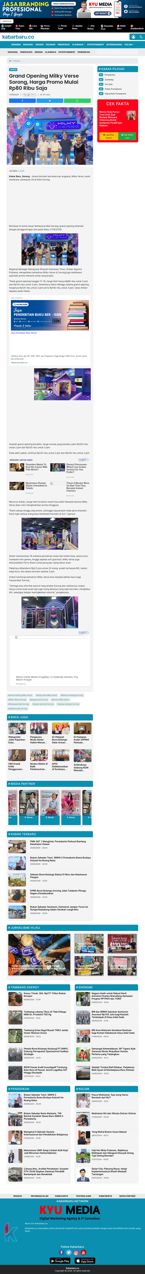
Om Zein (109, 84)
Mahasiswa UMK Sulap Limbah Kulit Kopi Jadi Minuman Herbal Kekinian (46, 1151)
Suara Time (19, 27)
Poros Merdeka (45, 27)
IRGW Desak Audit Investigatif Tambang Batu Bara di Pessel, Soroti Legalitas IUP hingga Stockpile (45, 1070)
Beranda (16, 44)
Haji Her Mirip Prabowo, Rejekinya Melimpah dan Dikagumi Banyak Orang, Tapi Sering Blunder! (113, 1153)
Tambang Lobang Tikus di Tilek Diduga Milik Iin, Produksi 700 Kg (45, 1013)
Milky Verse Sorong (17, 700)
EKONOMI (50, 44)
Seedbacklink (137, 28)
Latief (21, 170)
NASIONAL (28, 44)
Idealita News (77, 27)
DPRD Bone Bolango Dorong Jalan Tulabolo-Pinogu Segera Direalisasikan (58, 892)
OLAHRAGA (77, 44)
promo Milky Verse (61, 700)
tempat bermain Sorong (69, 704)
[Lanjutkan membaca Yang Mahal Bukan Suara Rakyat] (83, 1138)
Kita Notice (90, 27)
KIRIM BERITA (105, 1196)
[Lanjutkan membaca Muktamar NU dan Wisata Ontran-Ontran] (83, 1119)
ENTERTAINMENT (95, 44)
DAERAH (40, 44)
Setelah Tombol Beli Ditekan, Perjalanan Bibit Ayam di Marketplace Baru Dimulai (113, 1068)
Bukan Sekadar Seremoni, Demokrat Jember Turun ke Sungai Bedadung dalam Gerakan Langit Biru (59, 908)
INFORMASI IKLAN (39, 1196)
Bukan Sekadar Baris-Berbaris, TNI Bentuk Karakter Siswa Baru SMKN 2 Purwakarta (43, 1116)
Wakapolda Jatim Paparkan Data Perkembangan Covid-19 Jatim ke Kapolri (16, 744)
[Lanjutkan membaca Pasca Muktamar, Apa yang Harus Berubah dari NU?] (83, 1100)
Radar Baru (121, 27)
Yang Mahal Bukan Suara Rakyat (109, 1131)
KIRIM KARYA (61, 1196)
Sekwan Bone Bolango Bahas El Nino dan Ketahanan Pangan (58, 876)
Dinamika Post (107, 27)
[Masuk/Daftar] (133, 36)
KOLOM (128, 44)
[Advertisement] (50, 203)
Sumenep (109, 79)
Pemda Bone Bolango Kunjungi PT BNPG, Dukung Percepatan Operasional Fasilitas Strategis (46, 1051)
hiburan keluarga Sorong (72, 695)
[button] (141, 36)
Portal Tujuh (62, 27)
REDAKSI (17, 1196)
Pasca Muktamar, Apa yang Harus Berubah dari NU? (110, 1096)
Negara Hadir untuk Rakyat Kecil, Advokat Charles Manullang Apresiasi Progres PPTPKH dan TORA (112, 996)
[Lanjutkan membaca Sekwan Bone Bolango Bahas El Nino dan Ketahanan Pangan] (17, 879)
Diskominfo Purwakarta (115, 93)
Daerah (13, 70)
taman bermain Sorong (43, 704)
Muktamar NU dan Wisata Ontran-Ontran (114, 1113)
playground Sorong (39, 700)
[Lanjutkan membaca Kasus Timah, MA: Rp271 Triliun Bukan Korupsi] (15, 999)
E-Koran (29, 817)
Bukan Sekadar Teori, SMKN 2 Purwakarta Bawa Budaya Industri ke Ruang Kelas (60, 859)
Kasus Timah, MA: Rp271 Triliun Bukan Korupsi (45, 994)
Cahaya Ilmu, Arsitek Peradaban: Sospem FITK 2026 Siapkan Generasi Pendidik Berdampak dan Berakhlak (46, 1171)
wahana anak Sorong (18, 709)
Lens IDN (33, 27)
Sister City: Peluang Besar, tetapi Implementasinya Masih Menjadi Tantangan (109, 1171)
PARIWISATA (64, 44)
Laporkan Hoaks (109, 136)
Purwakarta (110, 75)
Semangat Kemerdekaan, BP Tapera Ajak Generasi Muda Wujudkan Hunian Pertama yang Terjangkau (114, 1051)
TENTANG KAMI (83, 1196)
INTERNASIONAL (114, 44)
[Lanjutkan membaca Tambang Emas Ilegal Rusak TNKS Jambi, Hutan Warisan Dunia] (15, 1036)
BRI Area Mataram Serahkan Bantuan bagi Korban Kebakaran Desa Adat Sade (113, 1031)
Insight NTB (6, 27)
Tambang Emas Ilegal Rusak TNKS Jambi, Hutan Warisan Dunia (46, 1031)
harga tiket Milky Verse (47, 695)
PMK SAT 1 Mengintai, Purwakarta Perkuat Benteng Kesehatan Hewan (58, 843)
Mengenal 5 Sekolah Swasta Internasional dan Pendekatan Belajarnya (46, 1133)
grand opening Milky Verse (20, 695)
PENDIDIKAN (84, 52)
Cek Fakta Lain (128, 136)
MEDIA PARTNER (127, 1196)
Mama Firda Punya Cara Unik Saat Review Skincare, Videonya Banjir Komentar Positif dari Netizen (110, 118)
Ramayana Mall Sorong (19, 704)
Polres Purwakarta (113, 89)
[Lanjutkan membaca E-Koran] (29, 802)
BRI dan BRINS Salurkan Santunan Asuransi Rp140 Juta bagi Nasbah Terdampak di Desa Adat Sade (110, 1014)
